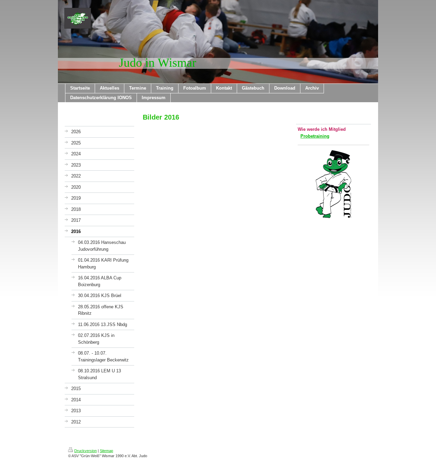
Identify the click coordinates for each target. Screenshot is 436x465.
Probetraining (314, 136)
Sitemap (106, 451)
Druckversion (85, 451)
